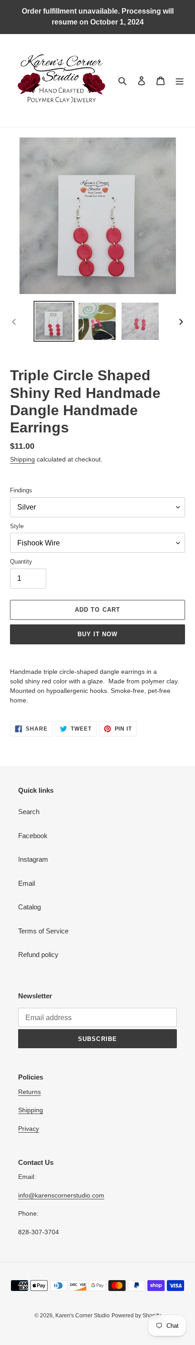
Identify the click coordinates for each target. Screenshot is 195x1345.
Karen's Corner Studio (82, 1315)
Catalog (29, 907)
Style (17, 526)
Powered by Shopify (136, 1315)
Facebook (33, 835)
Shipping (22, 459)
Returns (29, 1091)
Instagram (33, 859)
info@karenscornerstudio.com (61, 1195)
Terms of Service (43, 931)
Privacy (28, 1128)
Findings (21, 490)
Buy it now (97, 634)
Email (26, 883)
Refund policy (38, 954)
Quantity (21, 561)
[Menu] (179, 80)
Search (28, 811)
